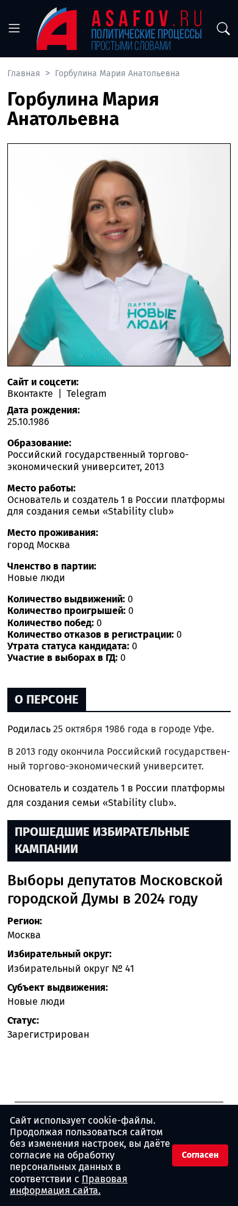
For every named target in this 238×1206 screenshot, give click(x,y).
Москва (24, 935)
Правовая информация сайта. (69, 1184)
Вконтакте (31, 393)
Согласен (200, 1155)
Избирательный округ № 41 (70, 968)
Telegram (85, 393)
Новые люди (36, 1001)
